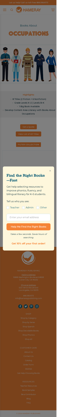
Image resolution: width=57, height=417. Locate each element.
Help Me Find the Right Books (28, 226)
